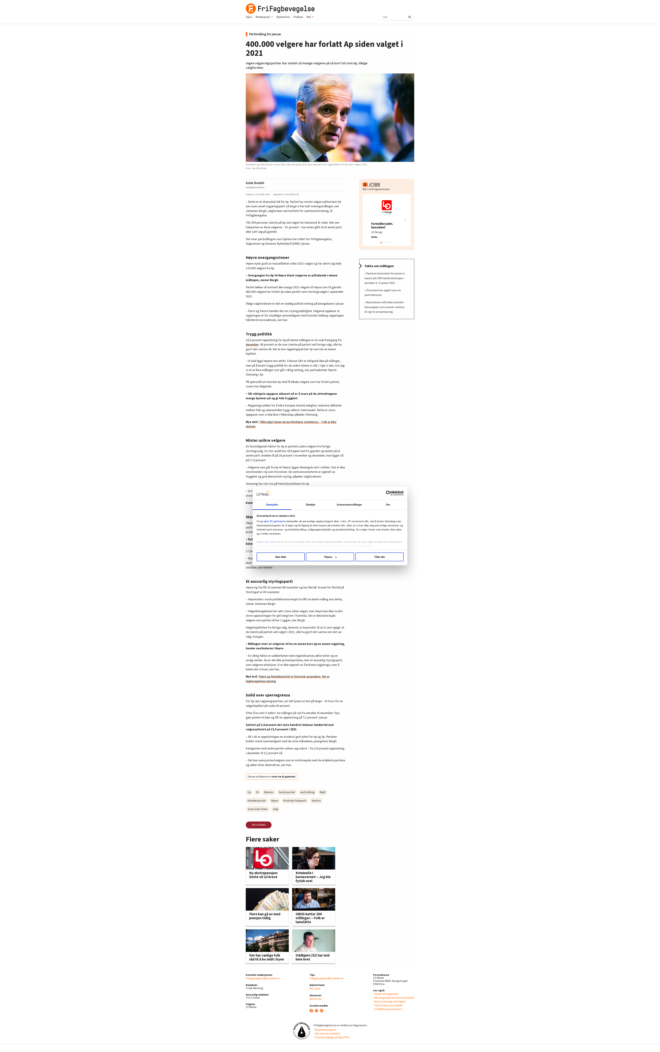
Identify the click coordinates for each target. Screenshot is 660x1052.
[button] (405, 220)
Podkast (298, 17)
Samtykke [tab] (272, 504)
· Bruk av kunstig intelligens (389, 1001)
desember (252, 344)
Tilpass (328, 556)
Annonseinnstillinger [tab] (349, 504)
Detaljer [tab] (310, 504)
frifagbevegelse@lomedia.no (263, 978)
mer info (270, 541)
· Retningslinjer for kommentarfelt (393, 998)
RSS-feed (315, 989)
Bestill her (316, 999)
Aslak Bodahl (255, 183)
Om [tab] (388, 504)
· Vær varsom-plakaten (327, 1033)
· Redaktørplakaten (325, 1030)
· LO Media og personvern (387, 1009)
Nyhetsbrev (283, 17)
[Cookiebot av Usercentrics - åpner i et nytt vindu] (388, 493)
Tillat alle (379, 556)
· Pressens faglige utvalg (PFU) (331, 1037)
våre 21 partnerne (274, 521)
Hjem (249, 17)
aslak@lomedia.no (255, 187)
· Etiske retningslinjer (385, 994)
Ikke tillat (280, 556)
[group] (387, 220)
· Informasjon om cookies (388, 1005)
